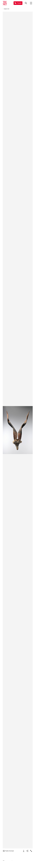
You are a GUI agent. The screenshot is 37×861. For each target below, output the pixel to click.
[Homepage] (5, 3)
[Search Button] (26, 3)
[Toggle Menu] (31, 3)
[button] (18, 430)
